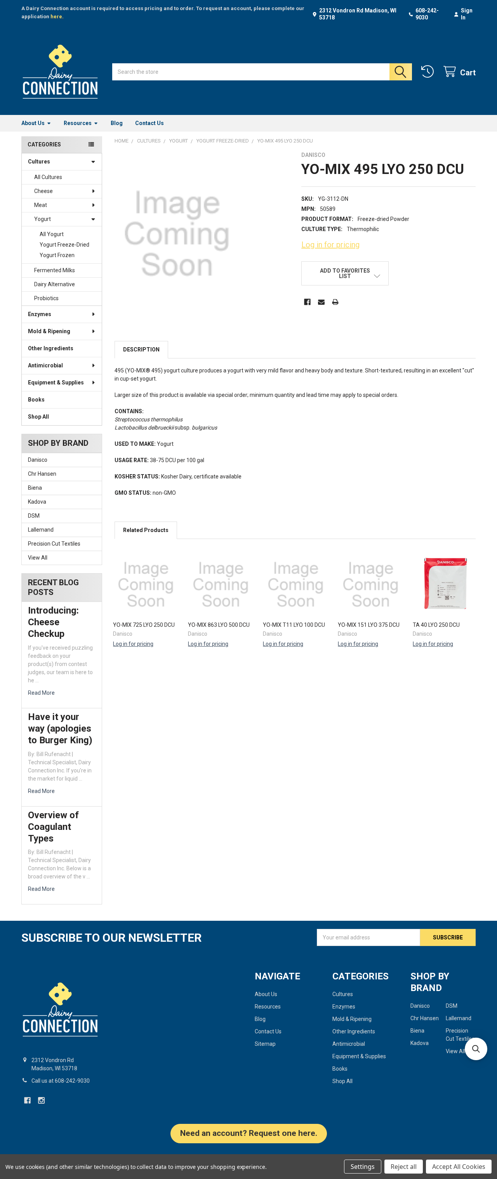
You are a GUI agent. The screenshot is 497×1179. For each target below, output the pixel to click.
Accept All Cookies (458, 1166)
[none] (177, 234)
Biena (35, 488)
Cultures (39, 161)
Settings (363, 1166)
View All (37, 558)
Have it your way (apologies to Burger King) (60, 728)
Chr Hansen (42, 474)
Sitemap (265, 1044)
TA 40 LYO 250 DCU (436, 625)
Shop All (38, 417)
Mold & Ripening (49, 331)
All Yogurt (52, 234)
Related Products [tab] (146, 530)
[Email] (321, 302)
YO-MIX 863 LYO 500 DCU (219, 625)
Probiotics (46, 298)
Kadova (37, 502)
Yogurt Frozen (57, 255)
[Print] (335, 302)
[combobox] (262, 71)
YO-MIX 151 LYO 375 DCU (369, 625)
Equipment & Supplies (56, 382)
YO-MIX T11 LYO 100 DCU (294, 625)
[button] (344, 273)
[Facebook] (307, 302)
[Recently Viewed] (429, 72)
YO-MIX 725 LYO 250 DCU (144, 625)
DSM (34, 516)
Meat (40, 205)
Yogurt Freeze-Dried (64, 245)
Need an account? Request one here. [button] (248, 1133)
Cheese (43, 191)
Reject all (404, 1166)
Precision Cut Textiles (54, 544)
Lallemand (41, 530)
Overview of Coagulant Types (53, 827)
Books (36, 399)
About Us (33, 123)
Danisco (37, 460)
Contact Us (149, 123)
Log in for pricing (330, 244)
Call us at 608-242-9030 (60, 1081)
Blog (117, 123)
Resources (78, 123)
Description (141, 349)
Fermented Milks (54, 270)
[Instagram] (41, 1100)
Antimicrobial (45, 365)
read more (41, 693)
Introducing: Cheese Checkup (53, 622)
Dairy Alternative (54, 284)
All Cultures (48, 177)
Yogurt (42, 219)
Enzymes (39, 314)
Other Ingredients (50, 348)
